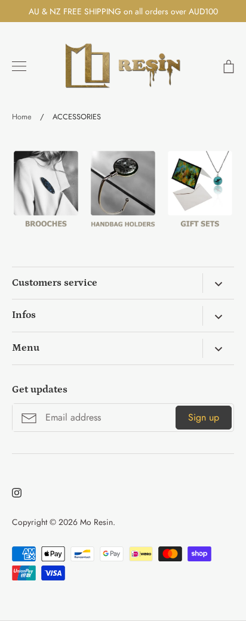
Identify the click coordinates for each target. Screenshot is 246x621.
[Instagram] (17, 493)
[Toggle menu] (19, 66)
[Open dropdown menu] (218, 282)
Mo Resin (96, 522)
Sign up (203, 417)
